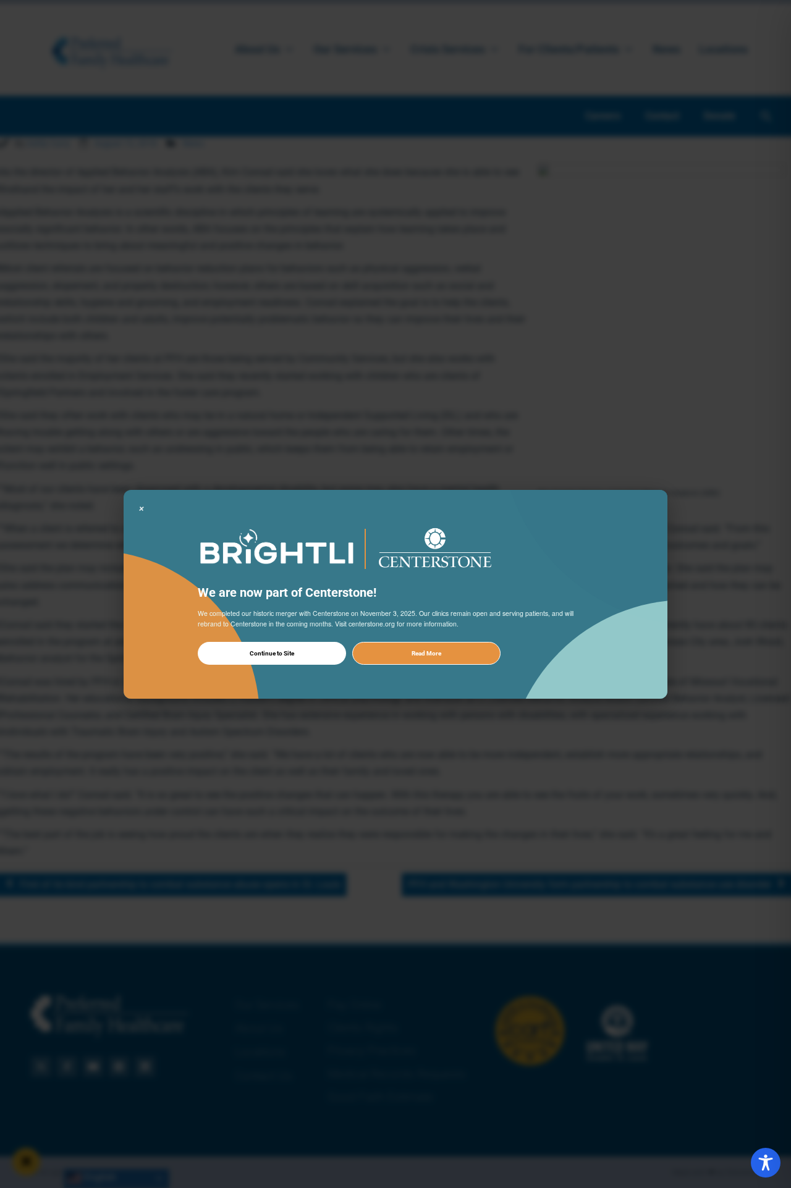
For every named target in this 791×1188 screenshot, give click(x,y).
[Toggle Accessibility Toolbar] (766, 1163)
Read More (426, 652)
